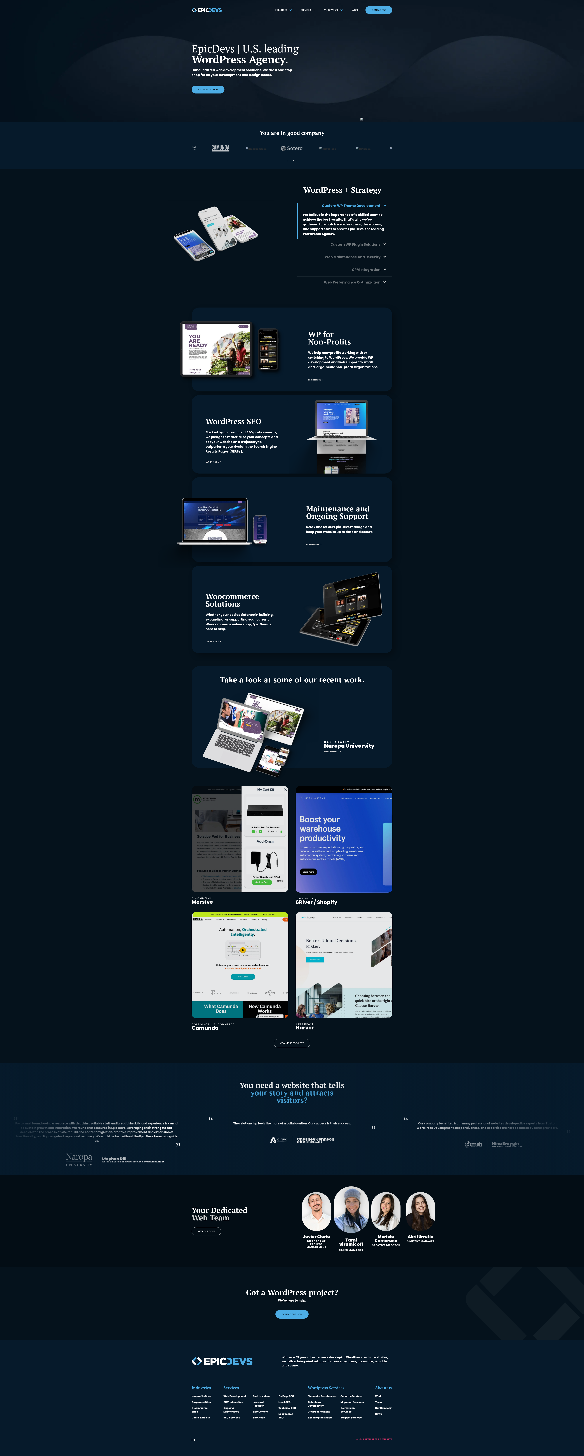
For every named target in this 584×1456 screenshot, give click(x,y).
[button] (287, 160)
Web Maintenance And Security (353, 257)
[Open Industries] (290, 10)
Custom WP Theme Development (351, 205)
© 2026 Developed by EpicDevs (374, 1439)
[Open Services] (313, 10)
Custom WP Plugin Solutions (355, 244)
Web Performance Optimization (352, 282)
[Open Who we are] (341, 10)
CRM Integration (366, 269)
